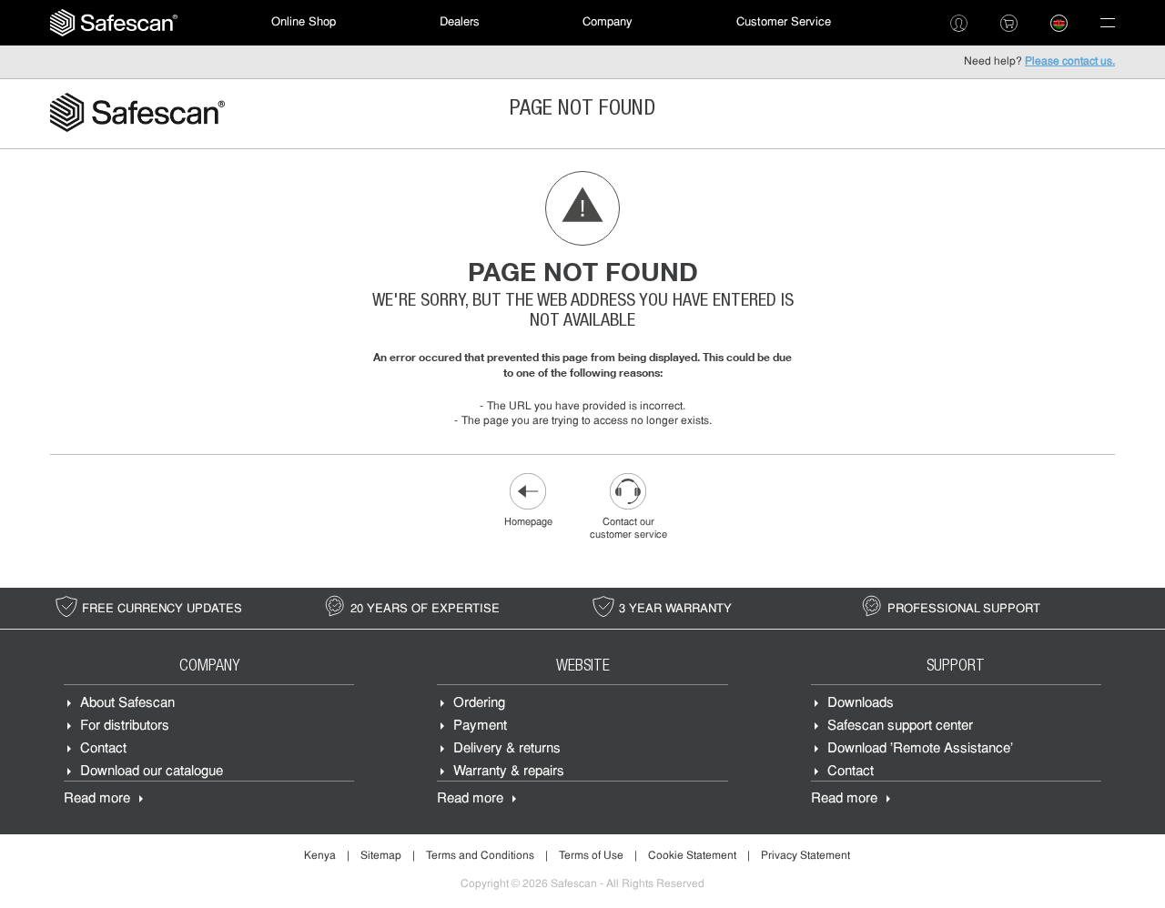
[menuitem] (113, 22)
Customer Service (783, 22)
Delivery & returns (507, 749)
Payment (480, 726)
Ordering (479, 704)
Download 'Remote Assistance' (920, 749)
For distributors (124, 726)
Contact (103, 749)
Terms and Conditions (480, 856)
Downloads (860, 704)
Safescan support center (900, 726)
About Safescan (127, 704)
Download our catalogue (151, 772)
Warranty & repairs (508, 772)
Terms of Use (591, 856)
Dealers (460, 22)
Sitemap (380, 856)
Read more (97, 799)
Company (607, 22)
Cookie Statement (692, 856)
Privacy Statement (805, 856)
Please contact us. (1070, 61)
